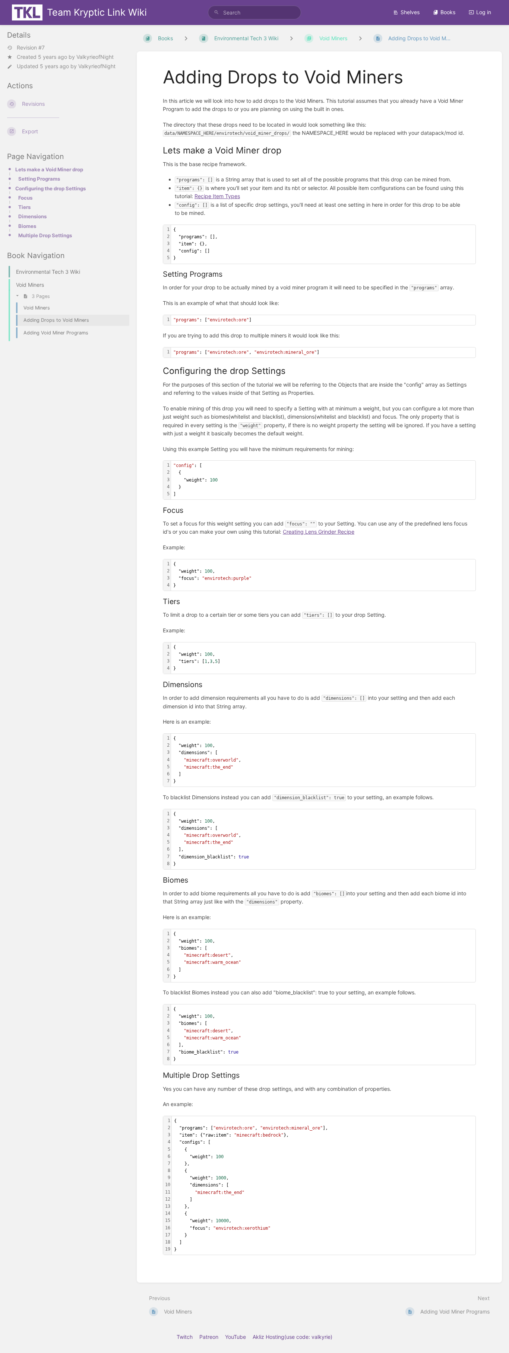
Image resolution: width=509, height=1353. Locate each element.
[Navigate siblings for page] (360, 38)
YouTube (235, 1337)
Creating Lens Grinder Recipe (318, 531)
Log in (483, 12)
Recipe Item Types (217, 196)
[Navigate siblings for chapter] (291, 38)
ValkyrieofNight (95, 57)
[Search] (216, 12)
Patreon (208, 1337)
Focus (25, 198)
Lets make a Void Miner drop (49, 169)
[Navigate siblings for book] (186, 38)
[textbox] (323, 244)
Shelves (410, 12)
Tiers (24, 207)
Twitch (185, 1337)
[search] (254, 12)
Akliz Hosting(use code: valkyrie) (292, 1337)
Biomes (27, 226)
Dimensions (32, 216)
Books (447, 12)
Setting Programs (39, 179)
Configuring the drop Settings (50, 188)
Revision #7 (31, 48)
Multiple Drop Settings (45, 235)
